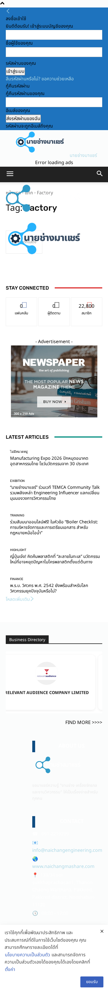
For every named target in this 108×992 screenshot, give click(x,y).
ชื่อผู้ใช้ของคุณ (19, 43)
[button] (10, 174)
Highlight (18, 550)
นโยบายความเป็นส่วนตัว (27, 954)
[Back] (8, 11)
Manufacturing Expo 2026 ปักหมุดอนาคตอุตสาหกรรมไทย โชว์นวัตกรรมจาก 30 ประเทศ (49, 461)
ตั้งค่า (10, 969)
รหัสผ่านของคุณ (21, 63)
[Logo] (44, 212)
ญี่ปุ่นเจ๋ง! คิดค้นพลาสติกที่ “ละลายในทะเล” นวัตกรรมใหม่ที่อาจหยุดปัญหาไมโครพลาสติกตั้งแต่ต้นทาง (55, 559)
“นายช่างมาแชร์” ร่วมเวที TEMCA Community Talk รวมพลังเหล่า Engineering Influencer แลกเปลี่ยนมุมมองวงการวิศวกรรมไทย (55, 493)
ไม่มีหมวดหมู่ (19, 451)
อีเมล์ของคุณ (18, 110)
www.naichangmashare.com (63, 866)
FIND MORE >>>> (83, 722)
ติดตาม (54, 301)
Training (17, 515)
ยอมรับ (92, 982)
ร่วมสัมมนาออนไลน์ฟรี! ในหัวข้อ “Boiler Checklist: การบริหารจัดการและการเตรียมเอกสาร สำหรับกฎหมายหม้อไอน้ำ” (54, 527)
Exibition (17, 480)
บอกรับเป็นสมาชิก (86, 301)
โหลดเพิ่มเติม (18, 599)
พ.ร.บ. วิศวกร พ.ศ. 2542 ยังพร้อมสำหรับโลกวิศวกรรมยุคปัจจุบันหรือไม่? (49, 588)
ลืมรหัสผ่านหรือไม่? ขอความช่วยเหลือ (40, 78)
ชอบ (21, 301)
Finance (16, 579)
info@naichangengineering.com (67, 850)
